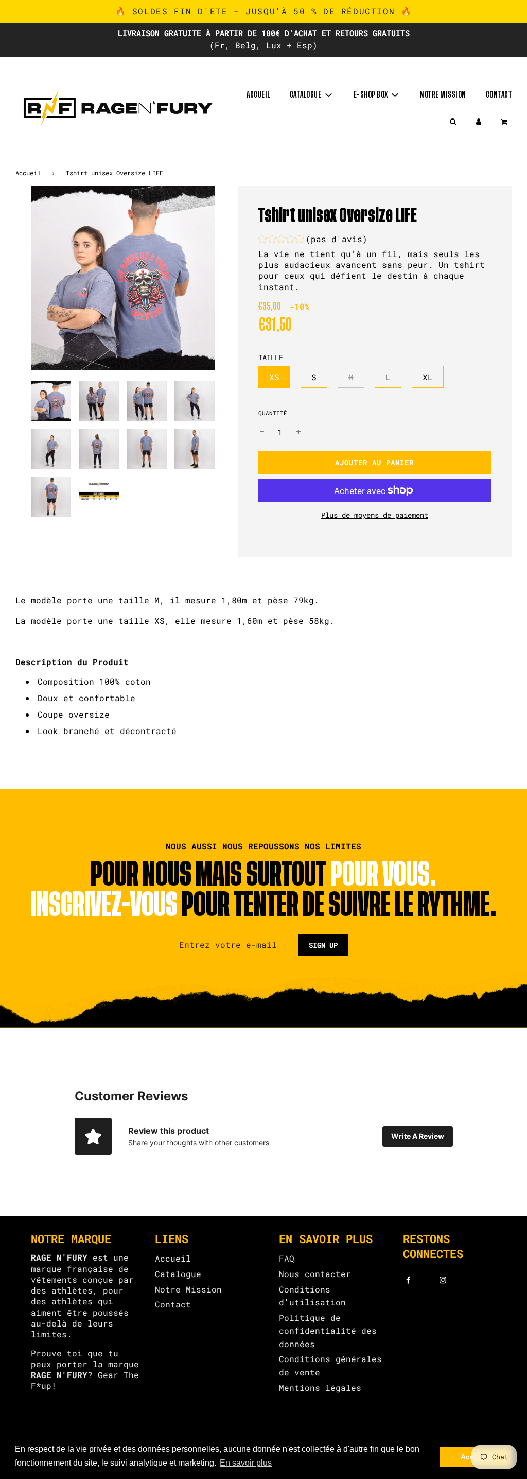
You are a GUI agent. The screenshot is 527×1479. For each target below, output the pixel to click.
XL (428, 376)
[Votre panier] (505, 121)
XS (274, 376)
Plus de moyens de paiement (374, 515)
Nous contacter (315, 1273)
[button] (312, 240)
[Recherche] (453, 121)
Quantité (272, 413)
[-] (262, 432)
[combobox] (263, 706)
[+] (298, 432)
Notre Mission (188, 1289)
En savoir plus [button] (246, 1462)
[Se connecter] (478, 121)
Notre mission (443, 94)
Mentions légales (320, 1387)
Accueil (258, 94)
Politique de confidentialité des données (328, 1330)
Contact (499, 94)
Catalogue (178, 1273)
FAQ (286, 1258)
